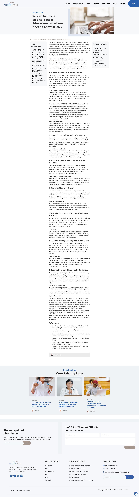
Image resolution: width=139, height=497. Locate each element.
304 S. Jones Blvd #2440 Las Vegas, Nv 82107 (117, 472)
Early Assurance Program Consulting (100, 55)
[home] (10, 3)
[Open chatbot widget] (136, 494)
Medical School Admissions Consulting (99, 47)
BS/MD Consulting (98, 58)
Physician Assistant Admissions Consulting (99, 64)
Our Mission (48, 465)
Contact (122, 3)
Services (96, 3)
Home (31, 39)
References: (35, 82)
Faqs (46, 477)
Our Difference (78, 3)
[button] (68, 3)
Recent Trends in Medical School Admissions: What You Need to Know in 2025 (52, 39)
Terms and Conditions (25, 490)
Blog (133, 3)
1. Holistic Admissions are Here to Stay (38, 49)
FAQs (115, 3)
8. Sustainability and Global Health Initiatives (38, 79)
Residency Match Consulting (97, 51)
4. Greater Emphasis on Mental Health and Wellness (38, 61)
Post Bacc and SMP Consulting (98, 60)
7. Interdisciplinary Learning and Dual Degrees (37, 75)
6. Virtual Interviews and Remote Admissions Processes (39, 70)
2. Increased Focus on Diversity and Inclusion (38, 53)
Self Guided (106, 3)
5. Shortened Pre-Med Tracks (38, 65)
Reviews (47, 468)
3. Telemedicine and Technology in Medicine (38, 57)
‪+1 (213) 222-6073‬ (110, 469)
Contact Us (48, 480)
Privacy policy (14, 490)
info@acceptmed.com (111, 465)
